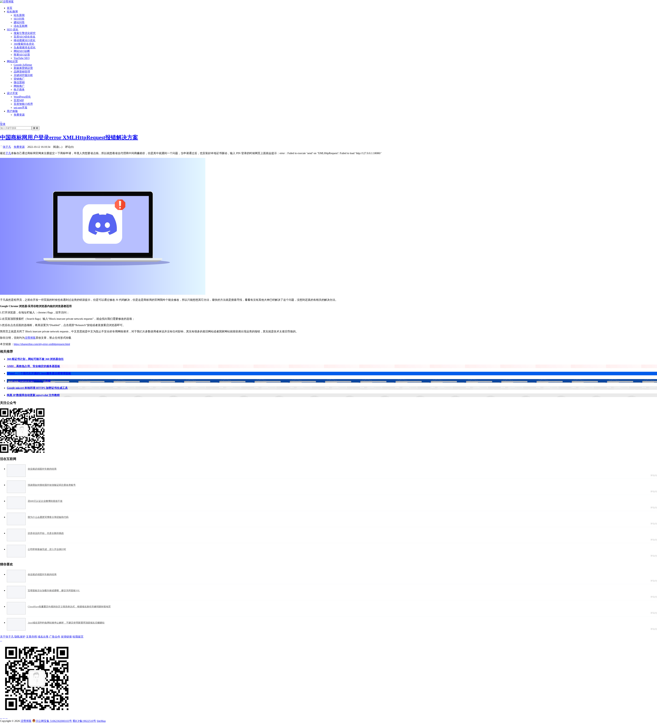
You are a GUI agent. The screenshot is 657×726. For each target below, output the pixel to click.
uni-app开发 (20, 107)
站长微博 (12, 11)
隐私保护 (19, 636)
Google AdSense (23, 64)
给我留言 (78, 636)
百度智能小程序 (23, 103)
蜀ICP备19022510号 (84, 720)
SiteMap (101, 720)
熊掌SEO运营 (22, 54)
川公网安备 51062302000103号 (54, 720)
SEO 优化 (12, 29)
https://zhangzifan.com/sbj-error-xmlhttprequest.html (42, 344)
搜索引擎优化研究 (25, 33)
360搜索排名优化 (24, 43)
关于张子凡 (7, 636)
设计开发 (12, 93)
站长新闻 (19, 15)
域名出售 (43, 636)
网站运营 (12, 61)
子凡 (8, 153)
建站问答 (19, 22)
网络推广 (19, 86)
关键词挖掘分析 (23, 75)
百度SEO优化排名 (24, 36)
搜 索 (35, 128)
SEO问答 (19, 18)
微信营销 (19, 82)
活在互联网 (20, 25)
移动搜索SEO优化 (24, 40)
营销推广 (19, 78)
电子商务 (19, 89)
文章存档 (31, 636)
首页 (9, 8)
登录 (2, 124)
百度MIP (19, 100)
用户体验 (12, 111)
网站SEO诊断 (22, 51)
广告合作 (54, 636)
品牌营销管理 (22, 71)
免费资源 (19, 114)
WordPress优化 (22, 96)
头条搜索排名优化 (25, 47)
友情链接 (66, 636)
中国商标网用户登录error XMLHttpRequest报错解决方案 (69, 137)
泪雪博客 (30, 337)
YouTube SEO (22, 58)
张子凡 (7, 146)
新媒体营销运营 (23, 68)
